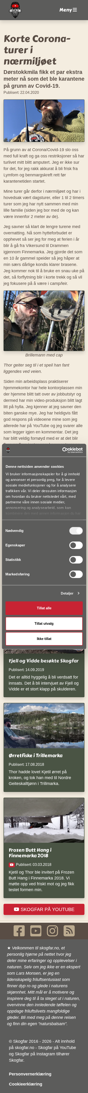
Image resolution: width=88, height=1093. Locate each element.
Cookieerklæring (25, 1084)
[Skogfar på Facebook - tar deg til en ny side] (19, 931)
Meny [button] (66, 10)
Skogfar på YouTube (46, 909)
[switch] (76, 545)
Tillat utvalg (44, 623)
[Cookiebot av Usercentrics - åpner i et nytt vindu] (63, 450)
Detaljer (67, 593)
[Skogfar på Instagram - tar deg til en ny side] (52, 931)
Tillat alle (44, 608)
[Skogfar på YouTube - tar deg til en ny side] (35, 931)
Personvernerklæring (30, 1074)
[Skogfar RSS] (69, 931)
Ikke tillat (44, 639)
